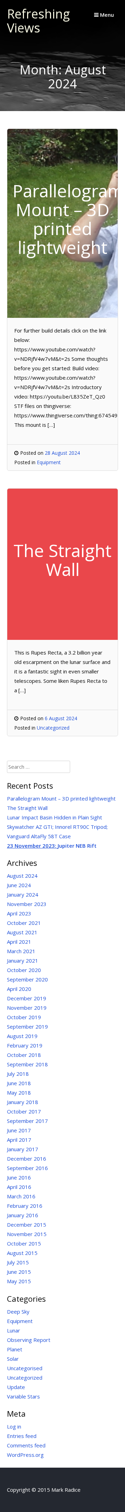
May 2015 (19, 1281)
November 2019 (27, 1007)
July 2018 (18, 1073)
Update (16, 1386)
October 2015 (24, 1243)
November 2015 (27, 1233)
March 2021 (21, 951)
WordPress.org (25, 1454)
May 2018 (19, 1092)
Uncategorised (24, 1368)
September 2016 (27, 1167)
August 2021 (22, 932)
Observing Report (28, 1339)
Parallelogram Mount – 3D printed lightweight (61, 798)
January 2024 (22, 894)
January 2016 (22, 1215)
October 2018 (24, 1054)
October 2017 (24, 1111)
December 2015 (26, 1224)
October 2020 (24, 969)
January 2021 (22, 960)
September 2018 (27, 1064)
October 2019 (24, 1017)
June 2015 (19, 1271)
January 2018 (22, 1101)
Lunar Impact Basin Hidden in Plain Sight (54, 817)
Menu (106, 14)
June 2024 (19, 885)
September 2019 (27, 1026)
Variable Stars (23, 1396)
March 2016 (21, 1196)
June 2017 (19, 1130)
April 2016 (19, 1186)
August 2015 (22, 1252)
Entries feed (21, 1435)
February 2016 (24, 1205)
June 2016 (19, 1177)
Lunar (13, 1330)
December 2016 (26, 1158)
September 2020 (27, 979)
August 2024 (22, 875)
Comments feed (26, 1445)
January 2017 (22, 1149)
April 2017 (19, 1139)
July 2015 (18, 1262)
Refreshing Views (38, 20)
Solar (13, 1358)
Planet (14, 1349)
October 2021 (24, 922)
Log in (14, 1426)
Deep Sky (18, 1311)
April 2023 (19, 913)
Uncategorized (53, 727)
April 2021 (19, 941)
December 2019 (26, 998)
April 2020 (19, 988)
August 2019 (22, 1035)
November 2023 (27, 903)
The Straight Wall (27, 807)
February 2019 (24, 1045)
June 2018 (19, 1083)
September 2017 (27, 1120)
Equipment (49, 462)
